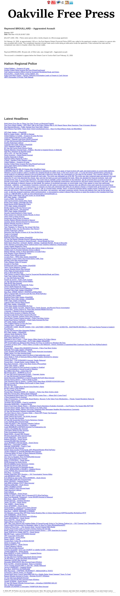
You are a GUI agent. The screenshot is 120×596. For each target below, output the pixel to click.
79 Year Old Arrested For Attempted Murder (19, 467)
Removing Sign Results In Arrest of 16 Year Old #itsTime (23, 232)
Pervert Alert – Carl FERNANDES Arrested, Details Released (24, 360)
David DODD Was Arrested (13, 555)
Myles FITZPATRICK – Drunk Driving (16, 460)
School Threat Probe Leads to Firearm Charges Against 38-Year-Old (27, 529)
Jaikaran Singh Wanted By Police (15, 334)
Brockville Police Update (12, 295)
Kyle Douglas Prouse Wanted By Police (17, 253)
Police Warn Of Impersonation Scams (17, 271)
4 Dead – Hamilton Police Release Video (18, 160)
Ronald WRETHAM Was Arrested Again (17, 479)
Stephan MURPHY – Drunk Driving (16, 544)
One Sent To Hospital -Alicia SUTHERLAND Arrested (22, 457)
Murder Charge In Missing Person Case (17, 208)
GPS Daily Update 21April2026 (14, 322)
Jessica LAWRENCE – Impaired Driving (17, 567)
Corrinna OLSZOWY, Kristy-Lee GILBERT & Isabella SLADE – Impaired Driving (31, 550)
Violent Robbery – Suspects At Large (16, 68)
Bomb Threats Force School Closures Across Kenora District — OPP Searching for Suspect (35, 530)
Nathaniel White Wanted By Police (16, 158)
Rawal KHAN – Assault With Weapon (16, 434)
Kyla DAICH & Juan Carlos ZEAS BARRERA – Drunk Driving (25, 478)
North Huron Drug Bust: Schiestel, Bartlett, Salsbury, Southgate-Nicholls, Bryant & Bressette (35, 243)
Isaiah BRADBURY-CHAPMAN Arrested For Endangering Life (25, 427)
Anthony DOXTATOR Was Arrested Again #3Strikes (21, 579)
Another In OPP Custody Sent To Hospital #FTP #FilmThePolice (26, 495)
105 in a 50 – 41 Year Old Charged (16, 153)
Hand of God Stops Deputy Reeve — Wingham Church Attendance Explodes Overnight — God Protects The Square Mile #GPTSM (48, 406)
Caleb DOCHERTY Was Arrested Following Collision (22, 423)
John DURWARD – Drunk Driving (15, 515)
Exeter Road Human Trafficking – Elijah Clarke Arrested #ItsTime (26, 320)
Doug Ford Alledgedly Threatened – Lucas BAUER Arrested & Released (28, 497)
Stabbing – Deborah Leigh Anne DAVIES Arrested (21, 139)
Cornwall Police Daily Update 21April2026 (18, 290)
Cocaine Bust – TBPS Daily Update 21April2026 (20, 257)
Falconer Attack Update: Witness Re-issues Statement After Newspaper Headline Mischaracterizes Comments (41, 409)
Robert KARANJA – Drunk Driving (15, 494)
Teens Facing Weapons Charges (15, 267)
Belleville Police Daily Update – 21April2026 (19, 299)
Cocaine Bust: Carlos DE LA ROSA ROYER (19, 541)
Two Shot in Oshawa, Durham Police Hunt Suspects (22, 316)
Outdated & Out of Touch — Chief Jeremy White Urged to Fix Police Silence (30, 339)
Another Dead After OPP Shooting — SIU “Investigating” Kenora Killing (28, 474)
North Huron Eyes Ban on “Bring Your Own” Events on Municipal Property (29, 123)
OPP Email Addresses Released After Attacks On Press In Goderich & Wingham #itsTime (34, 343)
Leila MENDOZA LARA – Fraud (14, 476)
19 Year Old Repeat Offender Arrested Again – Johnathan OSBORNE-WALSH (30, 583)
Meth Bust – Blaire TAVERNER (14, 499)
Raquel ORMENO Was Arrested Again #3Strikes (20, 516)
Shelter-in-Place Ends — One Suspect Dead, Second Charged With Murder (29, 527)
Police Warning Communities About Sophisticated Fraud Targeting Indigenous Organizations (35, 244)
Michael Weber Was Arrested (14, 415)
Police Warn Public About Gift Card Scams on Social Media (24, 195)
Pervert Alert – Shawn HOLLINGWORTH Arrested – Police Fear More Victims (30, 348)
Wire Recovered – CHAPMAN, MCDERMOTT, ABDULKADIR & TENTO (28, 571)
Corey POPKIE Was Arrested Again (16, 422)
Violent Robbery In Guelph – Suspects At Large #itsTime (23, 136)
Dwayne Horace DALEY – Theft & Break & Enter (20, 379)
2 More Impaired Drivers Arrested (15, 397)
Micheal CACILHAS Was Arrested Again (17, 436)
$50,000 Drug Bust (10, 385)
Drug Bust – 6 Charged (12, 472)
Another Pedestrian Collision (13, 143)
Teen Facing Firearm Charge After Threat (18, 201)
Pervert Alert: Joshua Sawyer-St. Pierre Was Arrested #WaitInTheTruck (28, 309)
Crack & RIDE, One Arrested (14, 199)
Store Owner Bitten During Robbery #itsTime (19, 166)
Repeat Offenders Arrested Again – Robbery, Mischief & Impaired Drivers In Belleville (33, 150)
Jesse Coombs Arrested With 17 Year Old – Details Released (25, 565)
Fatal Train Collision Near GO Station (16, 276)
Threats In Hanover (10, 358)
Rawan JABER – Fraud (12, 539)
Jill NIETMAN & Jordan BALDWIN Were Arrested (21, 558)
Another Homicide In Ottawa (13, 157)
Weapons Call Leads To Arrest (14, 336)
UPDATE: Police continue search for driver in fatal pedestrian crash (27, 355)
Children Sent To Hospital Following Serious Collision (22, 250)
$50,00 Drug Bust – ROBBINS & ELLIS (17, 372)
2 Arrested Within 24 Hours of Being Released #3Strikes (23, 453)
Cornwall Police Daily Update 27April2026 (18, 144)
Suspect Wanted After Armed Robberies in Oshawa (21, 288)
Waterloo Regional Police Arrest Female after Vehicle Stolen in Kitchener (28, 248)
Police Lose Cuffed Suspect (13, 225)
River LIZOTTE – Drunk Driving (14, 520)
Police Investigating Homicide (14, 432)
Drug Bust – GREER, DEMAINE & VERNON (19, 511)
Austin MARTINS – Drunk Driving (15, 437)
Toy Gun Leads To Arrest (12, 390)
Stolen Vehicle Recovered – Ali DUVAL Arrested (20, 416)
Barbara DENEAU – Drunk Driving (15, 439)
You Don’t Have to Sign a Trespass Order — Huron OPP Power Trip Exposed (30, 413)
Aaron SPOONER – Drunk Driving (15, 506)
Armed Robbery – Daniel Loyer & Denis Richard (20, 508)
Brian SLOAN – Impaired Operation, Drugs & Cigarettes (23, 564)
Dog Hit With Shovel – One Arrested (16, 209)
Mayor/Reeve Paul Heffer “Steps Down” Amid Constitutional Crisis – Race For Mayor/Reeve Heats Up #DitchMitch (43, 129)
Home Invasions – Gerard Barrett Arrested (18, 155)
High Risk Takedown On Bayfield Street (17, 151)
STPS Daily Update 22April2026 (15, 206)
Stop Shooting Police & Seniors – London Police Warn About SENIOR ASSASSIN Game (34, 381)
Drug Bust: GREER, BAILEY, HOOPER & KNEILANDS (23, 292)
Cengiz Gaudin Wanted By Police (15, 246)
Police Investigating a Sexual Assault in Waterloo (21, 369)
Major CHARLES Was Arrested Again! (17, 488)
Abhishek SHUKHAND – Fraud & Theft (17, 446)
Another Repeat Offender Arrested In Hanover (19, 220)
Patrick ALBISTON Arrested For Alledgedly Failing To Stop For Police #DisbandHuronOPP (34, 525)
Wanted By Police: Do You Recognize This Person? (21, 229)
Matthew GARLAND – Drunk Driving (16, 485)
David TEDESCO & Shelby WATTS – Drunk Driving (21, 532)
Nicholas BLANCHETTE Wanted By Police (18, 285)
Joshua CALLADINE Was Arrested (16, 429)
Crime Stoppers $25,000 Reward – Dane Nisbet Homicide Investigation (28, 351)
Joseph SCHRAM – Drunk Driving (15, 581)
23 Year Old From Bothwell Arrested (16, 578)
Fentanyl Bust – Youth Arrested (14, 325)
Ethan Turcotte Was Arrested (14, 418)
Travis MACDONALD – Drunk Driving (16, 518)
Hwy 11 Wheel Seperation (13, 585)
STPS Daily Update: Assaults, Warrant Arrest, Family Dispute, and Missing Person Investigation (37, 308)
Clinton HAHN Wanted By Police (15, 287)
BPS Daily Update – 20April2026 (15, 332)
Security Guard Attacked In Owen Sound (18, 213)
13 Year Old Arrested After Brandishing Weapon (20, 141)
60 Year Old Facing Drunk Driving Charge (18, 148)
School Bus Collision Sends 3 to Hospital (18, 572)
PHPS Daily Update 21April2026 (15, 301)
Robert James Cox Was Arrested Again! (17, 353)
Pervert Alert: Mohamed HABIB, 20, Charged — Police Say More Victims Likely (31, 392)
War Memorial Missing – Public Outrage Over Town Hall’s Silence (26, 127)
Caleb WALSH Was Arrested (14, 548)
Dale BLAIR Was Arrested (13, 283)
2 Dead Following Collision (13, 546)
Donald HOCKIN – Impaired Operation (17, 501)
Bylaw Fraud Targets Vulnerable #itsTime (18, 202)
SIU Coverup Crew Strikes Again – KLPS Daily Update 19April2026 (27, 341)
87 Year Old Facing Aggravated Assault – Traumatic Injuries (24, 374)
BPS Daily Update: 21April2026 (14, 304)
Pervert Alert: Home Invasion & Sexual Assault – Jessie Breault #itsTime (29, 241)
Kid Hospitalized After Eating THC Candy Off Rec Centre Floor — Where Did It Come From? (35, 395)
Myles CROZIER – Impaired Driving (16, 481)
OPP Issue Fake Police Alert (14, 536)
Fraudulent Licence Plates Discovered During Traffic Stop (23, 258)
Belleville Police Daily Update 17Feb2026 (18, 350)
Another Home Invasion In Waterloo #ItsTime (19, 313)
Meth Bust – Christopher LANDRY (15, 444)
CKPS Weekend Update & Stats (15, 146)
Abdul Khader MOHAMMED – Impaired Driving (20, 509)
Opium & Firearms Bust (12, 543)
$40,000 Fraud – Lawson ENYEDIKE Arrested (19, 534)
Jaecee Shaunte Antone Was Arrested (17, 269)
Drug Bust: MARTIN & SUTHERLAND (17, 569)
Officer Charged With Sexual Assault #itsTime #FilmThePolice (25, 294)
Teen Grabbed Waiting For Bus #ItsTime (18, 323)
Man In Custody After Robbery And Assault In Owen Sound (24, 383)
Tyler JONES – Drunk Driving (14, 504)
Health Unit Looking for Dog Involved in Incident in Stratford (24, 367)
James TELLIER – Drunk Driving (15, 502)
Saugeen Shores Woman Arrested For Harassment (21, 222)
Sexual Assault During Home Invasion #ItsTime (20, 315)
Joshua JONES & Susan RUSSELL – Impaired (20, 425)
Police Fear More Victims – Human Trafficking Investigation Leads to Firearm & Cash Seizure (36, 75)
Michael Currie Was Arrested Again (16, 260)
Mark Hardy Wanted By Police (14, 337)
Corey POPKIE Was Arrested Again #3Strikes (19, 471)
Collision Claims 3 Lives (12, 401)
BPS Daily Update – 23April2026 (15, 197)
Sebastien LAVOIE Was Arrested (15, 560)
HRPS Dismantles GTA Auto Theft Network (18, 77)
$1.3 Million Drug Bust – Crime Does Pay (18, 371)
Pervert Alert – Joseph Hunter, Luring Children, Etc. (21, 74)
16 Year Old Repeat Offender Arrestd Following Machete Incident (26, 239)
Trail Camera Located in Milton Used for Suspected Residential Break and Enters (31, 72)
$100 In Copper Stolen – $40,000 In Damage (19, 134)
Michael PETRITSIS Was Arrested (16, 465)
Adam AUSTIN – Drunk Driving (14, 537)
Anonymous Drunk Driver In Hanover (16, 218)
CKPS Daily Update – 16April (14, 365)
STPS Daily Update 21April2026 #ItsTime (18, 306)
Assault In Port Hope (11, 264)
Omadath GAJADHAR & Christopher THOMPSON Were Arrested (26, 586)
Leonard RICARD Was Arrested (14, 441)
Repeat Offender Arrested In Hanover (16, 223)
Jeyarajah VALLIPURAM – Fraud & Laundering (20, 402)
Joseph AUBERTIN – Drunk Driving (16, 551)
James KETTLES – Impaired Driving (16, 455)
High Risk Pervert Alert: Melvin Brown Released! (20, 394)
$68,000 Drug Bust (10, 167)
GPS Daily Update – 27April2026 (15, 132)
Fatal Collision (9, 492)
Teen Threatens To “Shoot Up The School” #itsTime (21, 227)
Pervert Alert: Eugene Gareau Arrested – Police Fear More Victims (26, 318)
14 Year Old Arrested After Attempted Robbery (19, 330)
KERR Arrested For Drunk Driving (15, 462)
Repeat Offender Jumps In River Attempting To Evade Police (24, 251)
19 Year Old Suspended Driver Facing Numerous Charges (23, 420)
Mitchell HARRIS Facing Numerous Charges (19, 464)
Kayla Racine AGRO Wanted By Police (17, 204)
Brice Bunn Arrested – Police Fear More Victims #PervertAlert (25, 364)
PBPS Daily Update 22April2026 (15, 211)
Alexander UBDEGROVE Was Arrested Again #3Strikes (23, 562)
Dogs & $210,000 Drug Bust (13, 273)
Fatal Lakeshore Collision (12, 490)
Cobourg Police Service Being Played (17, 302)
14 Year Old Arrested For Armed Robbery (18, 376)
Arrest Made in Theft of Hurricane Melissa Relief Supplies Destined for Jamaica (31, 357)
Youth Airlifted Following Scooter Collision (18, 137)
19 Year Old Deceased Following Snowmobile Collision (22, 411)
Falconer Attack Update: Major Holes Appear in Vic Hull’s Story (25, 408)
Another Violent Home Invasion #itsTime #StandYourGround (24, 70)
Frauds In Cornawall (11, 234)
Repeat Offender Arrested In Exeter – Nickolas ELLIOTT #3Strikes (26, 576)
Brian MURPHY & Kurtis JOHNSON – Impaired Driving (22, 553)
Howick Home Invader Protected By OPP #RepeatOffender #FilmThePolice (29, 450)
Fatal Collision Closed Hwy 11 (14, 522)
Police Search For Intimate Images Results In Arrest (22, 215)
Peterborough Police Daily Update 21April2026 (20, 265)
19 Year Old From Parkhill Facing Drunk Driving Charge (23, 557)
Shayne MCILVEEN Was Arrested (15, 458)
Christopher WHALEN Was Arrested (16, 430)
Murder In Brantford (10, 236)
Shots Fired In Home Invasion (14, 216)
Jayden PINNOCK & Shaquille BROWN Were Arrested (22, 451)
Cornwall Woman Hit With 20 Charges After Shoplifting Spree (24, 169)
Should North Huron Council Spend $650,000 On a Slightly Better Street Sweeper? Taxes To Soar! (37, 574)
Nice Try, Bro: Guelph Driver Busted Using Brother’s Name (24, 387)
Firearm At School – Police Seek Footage (18, 280)
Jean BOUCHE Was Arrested (14, 448)
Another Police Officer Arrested (14, 255)
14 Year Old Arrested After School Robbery (18, 281)
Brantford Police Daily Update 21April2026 (18, 297)
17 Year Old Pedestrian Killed (14, 278)
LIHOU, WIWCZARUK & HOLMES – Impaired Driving (22, 469)
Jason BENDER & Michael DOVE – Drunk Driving (21, 443)
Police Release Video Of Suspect (15, 262)
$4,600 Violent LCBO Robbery (14, 388)
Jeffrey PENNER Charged (13, 486)
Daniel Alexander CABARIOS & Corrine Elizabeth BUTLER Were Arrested (29, 378)
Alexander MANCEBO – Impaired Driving (18, 404)
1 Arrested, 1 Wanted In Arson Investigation (19, 311)
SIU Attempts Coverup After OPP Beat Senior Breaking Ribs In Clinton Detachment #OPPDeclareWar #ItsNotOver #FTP (45, 513)
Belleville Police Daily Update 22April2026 (18, 237)
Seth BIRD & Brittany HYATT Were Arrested (19, 483)
